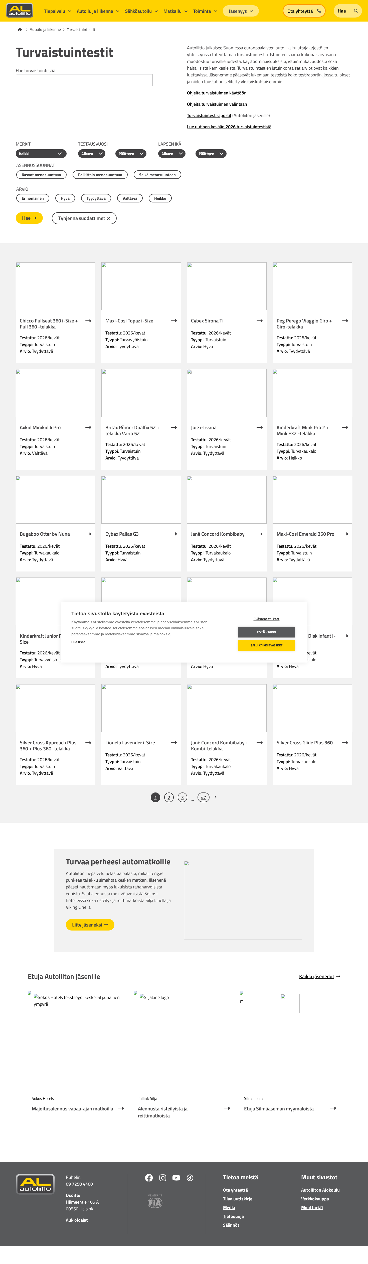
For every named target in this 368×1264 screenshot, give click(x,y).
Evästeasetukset (267, 618)
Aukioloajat (77, 1220)
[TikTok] (190, 1179)
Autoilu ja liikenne (95, 11)
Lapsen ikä (169, 144)
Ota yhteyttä (235, 1190)
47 (203, 797)
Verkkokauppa (315, 1198)
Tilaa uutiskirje (237, 1198)
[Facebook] (149, 1179)
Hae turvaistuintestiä (35, 70)
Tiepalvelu (55, 11)
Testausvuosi (93, 144)
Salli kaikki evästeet (266, 645)
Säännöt (231, 1225)
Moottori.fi (312, 1207)
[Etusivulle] (23, 30)
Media (229, 1207)
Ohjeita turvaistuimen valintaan (217, 104)
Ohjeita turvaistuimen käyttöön (217, 92)
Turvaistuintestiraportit (209, 115)
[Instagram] (163, 1179)
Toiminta (202, 11)
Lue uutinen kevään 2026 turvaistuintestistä (229, 126)
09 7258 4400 (79, 1184)
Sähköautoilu (139, 11)
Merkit (23, 144)
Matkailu (172, 11)
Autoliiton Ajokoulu (320, 1190)
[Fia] (155, 1202)
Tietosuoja (233, 1216)
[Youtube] (176, 1179)
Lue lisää (78, 642)
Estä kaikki (266, 631)
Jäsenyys (238, 11)
